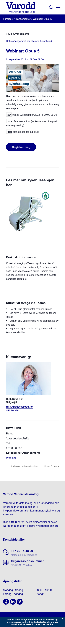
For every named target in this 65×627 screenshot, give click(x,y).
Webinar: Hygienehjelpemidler (25, 466)
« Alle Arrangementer (18, 33)
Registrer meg (21, 147)
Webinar (11, 458)
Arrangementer (22, 19)
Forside (7, 19)
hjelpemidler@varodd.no (24, 555)
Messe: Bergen (50, 466)
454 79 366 (12, 410)
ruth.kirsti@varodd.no (19, 406)
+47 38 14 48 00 (22, 550)
